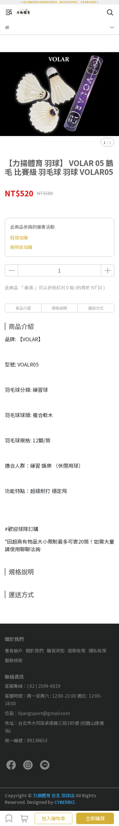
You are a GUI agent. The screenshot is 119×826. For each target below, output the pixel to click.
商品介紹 (23, 308)
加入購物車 (53, 818)
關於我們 (34, 650)
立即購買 (95, 818)
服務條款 (14, 660)
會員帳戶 (14, 650)
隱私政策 (97, 650)
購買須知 (55, 650)
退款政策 (76, 650)
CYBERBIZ (64, 802)
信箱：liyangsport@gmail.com (37, 713)
